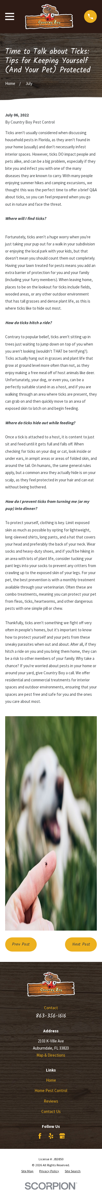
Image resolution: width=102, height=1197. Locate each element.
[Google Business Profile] (62, 1136)
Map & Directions (50, 1055)
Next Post (81, 944)
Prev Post (21, 944)
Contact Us (51, 1111)
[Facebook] (40, 1136)
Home (51, 1080)
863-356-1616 (51, 1016)
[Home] (49, 16)
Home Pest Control (51, 1090)
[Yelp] (51, 1136)
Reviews (51, 1101)
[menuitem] (27, 1171)
